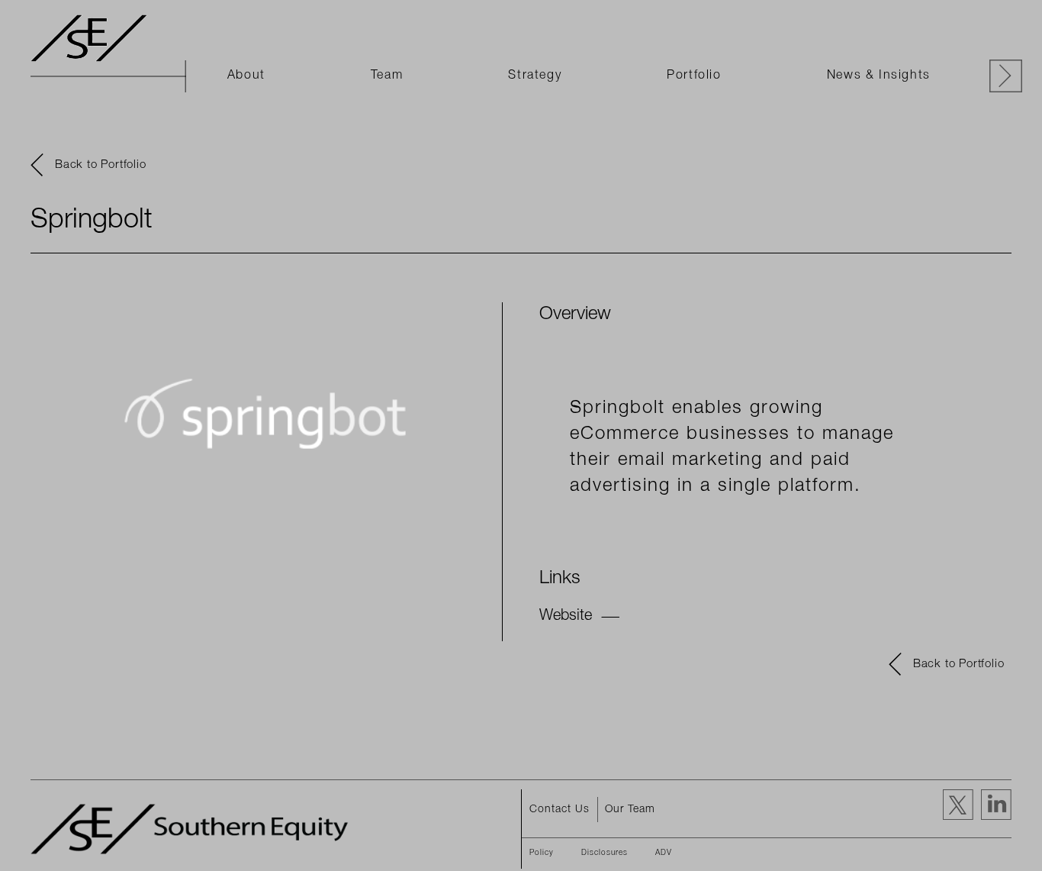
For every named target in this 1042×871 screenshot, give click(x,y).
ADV (663, 853)
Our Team (630, 810)
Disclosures (604, 853)
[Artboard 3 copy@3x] (195, 829)
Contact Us (559, 810)
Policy (541, 853)
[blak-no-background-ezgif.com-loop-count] (92, 38)
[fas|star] (992, 804)
